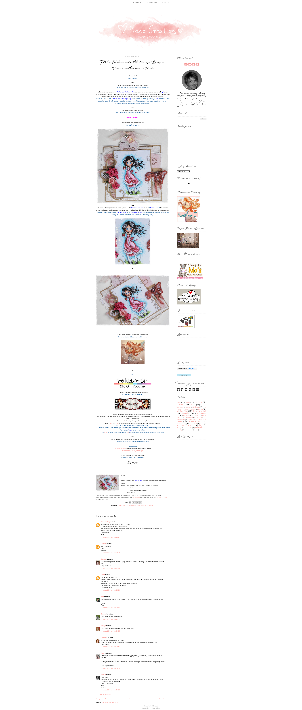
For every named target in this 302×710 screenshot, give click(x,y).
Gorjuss (187, 409)
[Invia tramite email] (130, 502)
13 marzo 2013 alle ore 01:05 (110, 631)
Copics (193, 405)
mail (190, 64)
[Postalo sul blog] (133, 502)
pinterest (197, 64)
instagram (186, 64)
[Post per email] (126, 502)
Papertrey (186, 415)
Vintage (201, 426)
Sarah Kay (192, 419)
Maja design (135, 505)
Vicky (103, 653)
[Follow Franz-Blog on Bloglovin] (187, 369)
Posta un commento (105, 694)
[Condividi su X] (135, 502)
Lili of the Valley (182, 411)
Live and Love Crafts (199, 411)
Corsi (202, 405)
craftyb (103, 626)
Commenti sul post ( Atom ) (110, 702)
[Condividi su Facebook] (138, 502)
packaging (179, 430)
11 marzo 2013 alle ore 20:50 (110, 553)
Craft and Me (180, 407)
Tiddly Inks (191, 426)
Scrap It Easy (195, 421)
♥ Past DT (165, 2)
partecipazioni (188, 430)
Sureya (202, 424)
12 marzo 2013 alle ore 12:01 (110, 619)
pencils (196, 430)
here (105, 432)
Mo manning (201, 413)
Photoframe (189, 417)
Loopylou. (104, 637)
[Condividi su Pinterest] (140, 502)
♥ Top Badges (152, 2)
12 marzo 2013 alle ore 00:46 (110, 608)
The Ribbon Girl (136, 497)
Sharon (103, 559)
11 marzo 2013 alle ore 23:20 (110, 590)
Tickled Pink (181, 426)
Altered (188, 402)
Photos (199, 417)
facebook (193, 64)
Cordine (104, 543)
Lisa (117, 423)
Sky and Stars (156, 708)
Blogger (154, 706)
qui (111, 423)
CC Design (199, 402)
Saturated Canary (120, 448)
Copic (180, 404)
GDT (120, 505)
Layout (200, 409)
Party (197, 415)
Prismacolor (181, 419)
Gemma (104, 614)
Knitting (193, 409)
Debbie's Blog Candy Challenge (132, 451)
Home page (137, 2)
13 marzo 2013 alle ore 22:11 (110, 647)
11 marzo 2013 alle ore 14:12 (110, 537)
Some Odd (194, 424)
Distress (196, 407)
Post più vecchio (164, 699)
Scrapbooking (181, 424)
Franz (103, 575)
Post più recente (101, 699)
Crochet (188, 407)
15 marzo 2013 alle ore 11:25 (110, 690)
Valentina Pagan (106, 522)
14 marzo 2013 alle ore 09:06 (110, 668)
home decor (199, 428)
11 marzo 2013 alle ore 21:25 (110, 568)
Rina (102, 596)
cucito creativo (188, 428)
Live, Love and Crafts (161, 497)
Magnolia (126, 505)
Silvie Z (103, 675)
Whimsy (179, 428)
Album (179, 402)
